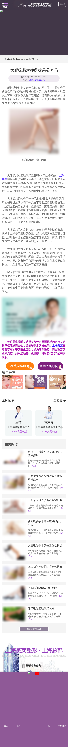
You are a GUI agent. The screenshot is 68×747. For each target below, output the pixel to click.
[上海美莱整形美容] (34, 5)
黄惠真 (48, 422)
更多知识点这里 (34, 629)
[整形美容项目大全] (5, 5)
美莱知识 (31, 59)
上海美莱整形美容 (12, 59)
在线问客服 (18, 366)
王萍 (18, 422)
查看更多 (59, 400)
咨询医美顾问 (49, 366)
